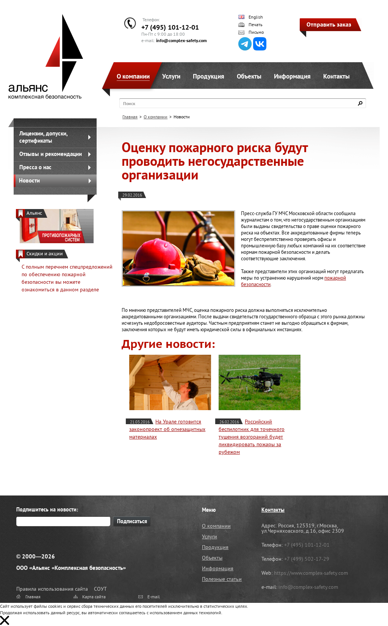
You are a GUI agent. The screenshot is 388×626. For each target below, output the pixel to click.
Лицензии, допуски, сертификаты (43, 137)
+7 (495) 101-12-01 (170, 27)
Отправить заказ (329, 24)
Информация (292, 76)
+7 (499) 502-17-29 (306, 558)
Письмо (256, 32)
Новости (29, 180)
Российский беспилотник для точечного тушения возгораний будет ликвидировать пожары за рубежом (252, 436)
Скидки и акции (45, 253)
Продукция (208, 76)
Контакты (336, 76)
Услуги (171, 76)
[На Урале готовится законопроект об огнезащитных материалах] (170, 382)
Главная (130, 117)
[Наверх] (363, 601)
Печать (256, 24)
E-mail (153, 596)
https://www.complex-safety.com (311, 572)
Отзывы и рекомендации (50, 153)
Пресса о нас (35, 167)
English (256, 17)
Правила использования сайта (52, 588)
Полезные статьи (222, 579)
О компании (133, 76)
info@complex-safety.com (181, 40)
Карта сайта (94, 596)
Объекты (249, 76)
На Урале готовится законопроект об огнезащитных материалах (167, 429)
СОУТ (100, 588)
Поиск (129, 103)
